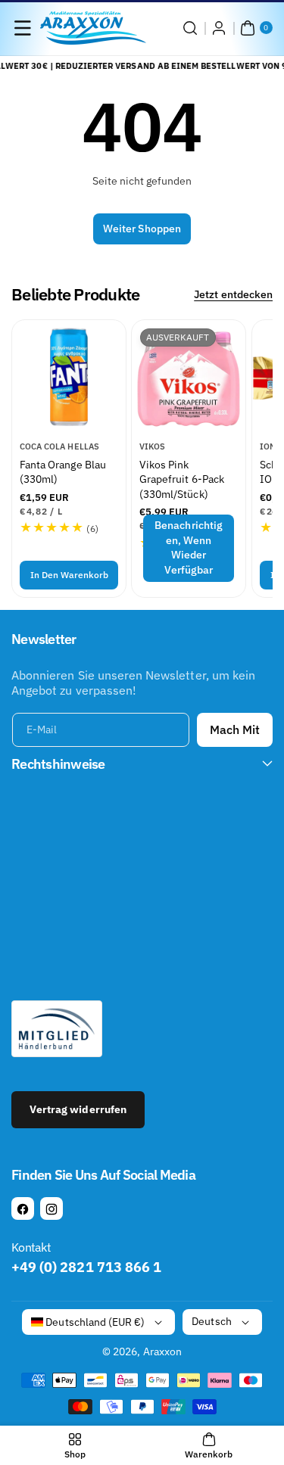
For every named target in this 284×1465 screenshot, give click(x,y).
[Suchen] (190, 28)
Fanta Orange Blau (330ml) (63, 471)
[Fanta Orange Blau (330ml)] (69, 377)
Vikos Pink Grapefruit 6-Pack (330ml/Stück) (181, 478)
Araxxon (162, 1351)
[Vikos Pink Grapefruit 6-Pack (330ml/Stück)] (188, 377)
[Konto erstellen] (219, 28)
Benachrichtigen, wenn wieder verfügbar (189, 547)
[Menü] (22, 28)
